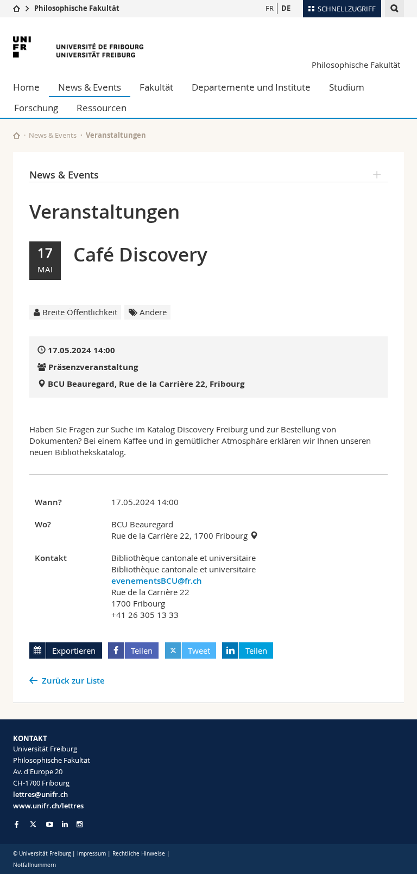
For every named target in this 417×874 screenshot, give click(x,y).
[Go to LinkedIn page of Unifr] (65, 824)
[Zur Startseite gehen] (16, 8)
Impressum (91, 853)
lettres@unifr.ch (40, 794)
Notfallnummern (34, 865)
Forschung (36, 107)
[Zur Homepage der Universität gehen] (78, 47)
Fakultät (156, 87)
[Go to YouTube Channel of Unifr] (49, 824)
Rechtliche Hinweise (138, 853)
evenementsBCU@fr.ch (156, 580)
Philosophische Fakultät (76, 8)
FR (270, 8)
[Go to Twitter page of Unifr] (33, 824)
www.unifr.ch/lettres (48, 806)
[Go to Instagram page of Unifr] (80, 824)
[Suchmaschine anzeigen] (394, 8)
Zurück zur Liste (73, 680)
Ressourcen (102, 107)
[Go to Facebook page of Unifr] (16, 824)
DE (285, 8)
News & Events (89, 87)
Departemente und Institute (251, 87)
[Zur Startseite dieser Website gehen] (16, 135)
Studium (346, 87)
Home (26, 87)
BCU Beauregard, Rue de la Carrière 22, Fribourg (146, 384)
